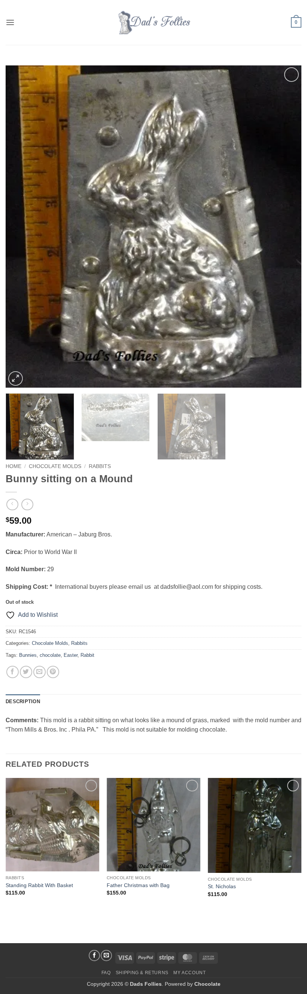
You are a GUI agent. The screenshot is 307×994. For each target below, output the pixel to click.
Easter (70, 655)
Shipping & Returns (142, 972)
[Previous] (21, 226)
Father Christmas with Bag (138, 885)
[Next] (286, 226)
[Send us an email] (106, 955)
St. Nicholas (222, 886)
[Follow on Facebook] (94, 955)
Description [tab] (23, 701)
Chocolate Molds (55, 466)
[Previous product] (27, 504)
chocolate (50, 655)
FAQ (106, 972)
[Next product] (12, 504)
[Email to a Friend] (39, 672)
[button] (10, 22)
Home (13, 466)
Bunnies (28, 655)
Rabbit (87, 655)
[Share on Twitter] (26, 672)
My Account (189, 972)
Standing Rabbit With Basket (39, 885)
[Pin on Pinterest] (53, 672)
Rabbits (100, 466)
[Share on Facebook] (12, 672)
